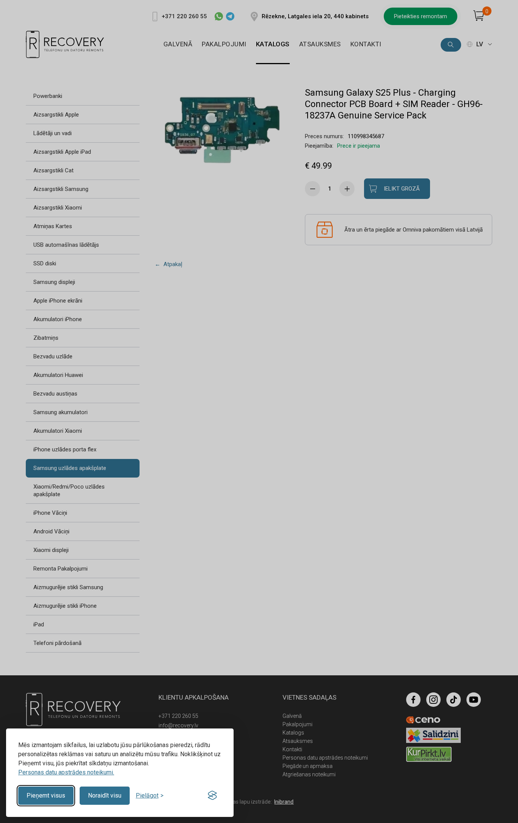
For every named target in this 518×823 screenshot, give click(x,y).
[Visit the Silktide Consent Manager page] (212, 796)
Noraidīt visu (104, 795)
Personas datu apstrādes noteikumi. (66, 772)
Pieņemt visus (46, 795)
